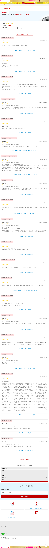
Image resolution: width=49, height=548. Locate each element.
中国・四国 (4, 477)
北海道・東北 (4, 468)
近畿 (3, 475)
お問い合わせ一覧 (7, 538)
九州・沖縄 (4, 479)
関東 (3, 470)
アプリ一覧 (2, 538)
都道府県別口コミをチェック (22, 34)
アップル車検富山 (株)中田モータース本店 (24, 50)
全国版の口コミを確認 (24, 459)
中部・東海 (4, 472)
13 (30, 456)
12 (29, 456)
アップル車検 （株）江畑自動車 (24, 93)
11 (27, 456)
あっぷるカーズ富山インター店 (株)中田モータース (24, 150)
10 (25, 456)
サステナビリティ (13, 538)
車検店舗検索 (24, 496)
